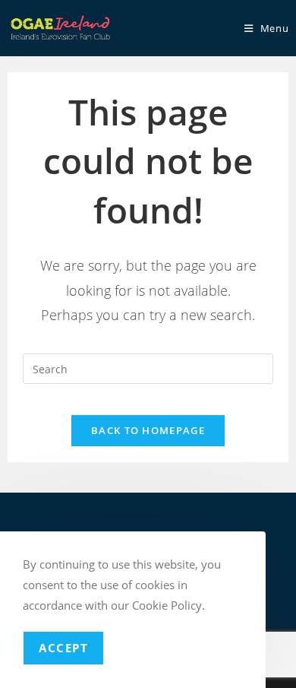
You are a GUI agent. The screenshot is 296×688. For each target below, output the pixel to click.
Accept (63, 647)
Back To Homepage (148, 430)
